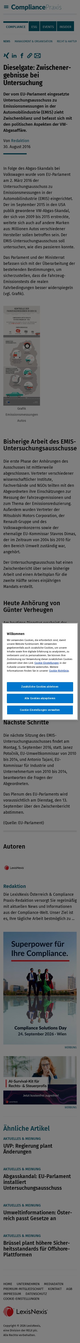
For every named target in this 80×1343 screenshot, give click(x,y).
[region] (40, 671)
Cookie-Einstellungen (46, 662)
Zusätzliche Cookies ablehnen (40, 686)
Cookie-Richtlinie (59, 670)
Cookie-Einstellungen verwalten (40, 709)
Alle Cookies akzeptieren (40, 698)
